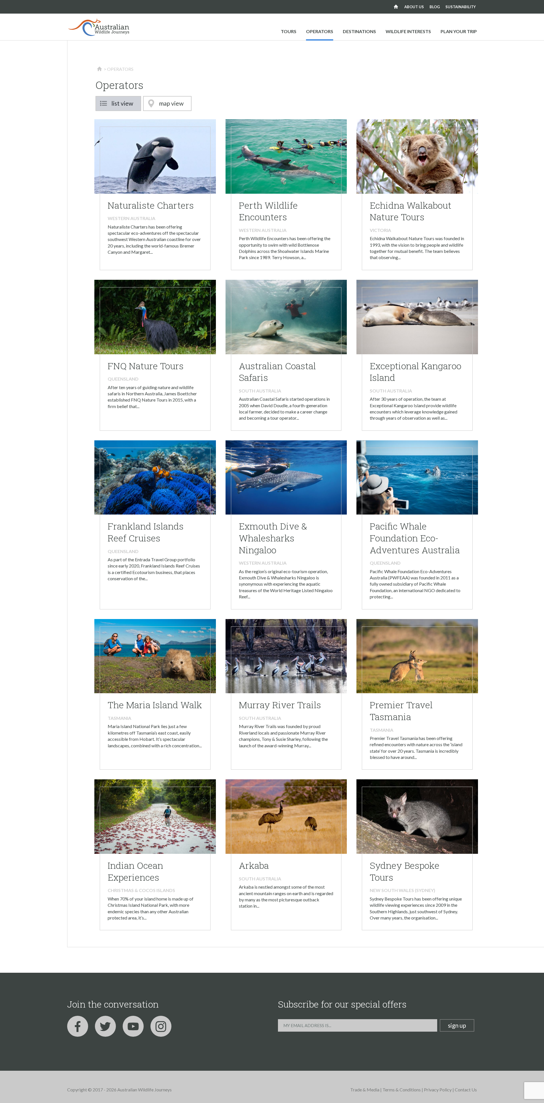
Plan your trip (459, 31)
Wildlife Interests (408, 31)
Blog (435, 7)
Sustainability (460, 7)
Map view (171, 103)
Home (396, 7)
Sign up (457, 1025)
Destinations (359, 31)
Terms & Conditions (401, 1089)
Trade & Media (364, 1089)
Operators (319, 31)
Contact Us (466, 1089)
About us (414, 7)
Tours (288, 31)
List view (122, 103)
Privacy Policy (438, 1089)
